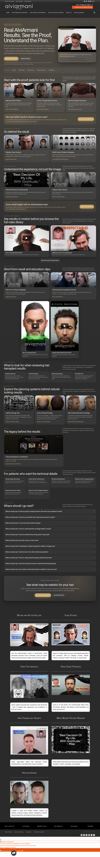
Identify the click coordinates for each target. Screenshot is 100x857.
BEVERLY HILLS (42, 826)
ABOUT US (68, 12)
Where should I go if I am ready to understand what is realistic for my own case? (31, 569)
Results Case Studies (9, 1)
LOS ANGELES (58, 826)
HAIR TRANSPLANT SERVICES (20, 12)
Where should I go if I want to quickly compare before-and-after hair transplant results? (34, 511)
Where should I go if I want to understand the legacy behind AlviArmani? (29, 557)
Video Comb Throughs (71, 666)
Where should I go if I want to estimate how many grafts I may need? (27, 534)
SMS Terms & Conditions (39, 832)
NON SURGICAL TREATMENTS (38, 12)
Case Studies (21, 70)
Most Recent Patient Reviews (71, 718)
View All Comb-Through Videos (50, 260)
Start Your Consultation (86, 119)
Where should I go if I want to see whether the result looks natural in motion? (30, 517)
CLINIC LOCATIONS (79, 12)
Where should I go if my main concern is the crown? (22, 540)
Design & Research (41, 70)
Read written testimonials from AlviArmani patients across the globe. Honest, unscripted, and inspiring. (71, 763)
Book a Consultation (11, 58)
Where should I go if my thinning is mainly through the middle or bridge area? (30, 546)
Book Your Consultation (83, 7)
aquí (7, 847)
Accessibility (28, 832)
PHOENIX (90, 826)
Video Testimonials (29, 666)
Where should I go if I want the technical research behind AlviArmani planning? (31, 563)
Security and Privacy (19, 832)
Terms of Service (8, 832)
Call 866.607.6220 (59, 595)
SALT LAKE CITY (10, 826)
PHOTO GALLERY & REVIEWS (56, 12)
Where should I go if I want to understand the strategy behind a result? (28, 529)
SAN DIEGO (74, 826)
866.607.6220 (86, 5)
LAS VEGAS (25, 826)
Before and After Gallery (29, 615)
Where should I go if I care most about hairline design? (23, 523)
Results (14, 70)
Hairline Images (29, 772)
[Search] (94, 12)
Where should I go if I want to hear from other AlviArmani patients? (27, 552)
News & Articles (19, 1)
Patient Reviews (28, 1)
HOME (7, 12)
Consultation (51, 70)
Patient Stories (30, 70)
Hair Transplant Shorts (29, 718)
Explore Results (25, 58)
